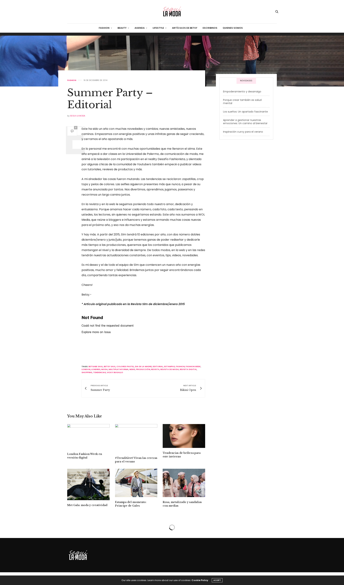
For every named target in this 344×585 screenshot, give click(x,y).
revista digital (188, 369)
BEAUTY (122, 28)
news (132, 369)
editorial (158, 366)
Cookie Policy (200, 580)
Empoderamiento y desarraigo (242, 91)
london (86, 369)
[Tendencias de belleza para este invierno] (184, 436)
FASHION (104, 28)
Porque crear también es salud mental (242, 101)
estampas (169, 366)
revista (155, 369)
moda (104, 369)
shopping (87, 372)
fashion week (193, 366)
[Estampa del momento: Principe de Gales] (136, 483)
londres (95, 369)
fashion (180, 366)
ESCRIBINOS (210, 28)
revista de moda (169, 369)
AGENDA (140, 28)
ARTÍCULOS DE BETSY (184, 28)
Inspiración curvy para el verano (243, 132)
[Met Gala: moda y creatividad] (88, 484)
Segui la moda (77, 115)
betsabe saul (96, 366)
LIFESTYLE (158, 28)
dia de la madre (143, 366)
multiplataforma (118, 369)
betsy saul (110, 366)
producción (143, 369)
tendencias (99, 372)
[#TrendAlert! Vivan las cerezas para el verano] (136, 438)
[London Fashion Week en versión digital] (88, 436)
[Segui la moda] (172, 11)
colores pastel (125, 366)
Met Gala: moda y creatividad (87, 505)
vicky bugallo (115, 372)
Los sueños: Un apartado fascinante (245, 111)
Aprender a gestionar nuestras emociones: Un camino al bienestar (245, 121)
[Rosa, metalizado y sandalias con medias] (184, 483)
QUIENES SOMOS (233, 28)
